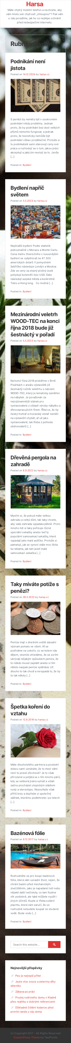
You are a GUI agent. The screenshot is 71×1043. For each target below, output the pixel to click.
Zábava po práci (25, 991)
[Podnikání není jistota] (35, 111)
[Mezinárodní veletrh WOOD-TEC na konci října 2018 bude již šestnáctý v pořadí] (35, 372)
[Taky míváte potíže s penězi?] (35, 634)
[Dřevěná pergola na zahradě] (35, 507)
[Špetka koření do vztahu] (35, 756)
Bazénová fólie (28, 833)
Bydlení (27, 165)
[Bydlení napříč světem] (35, 237)
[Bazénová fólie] (35, 867)
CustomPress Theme (27, 1037)
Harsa (34, 4)
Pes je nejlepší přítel (28, 975)
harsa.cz (44, 74)
